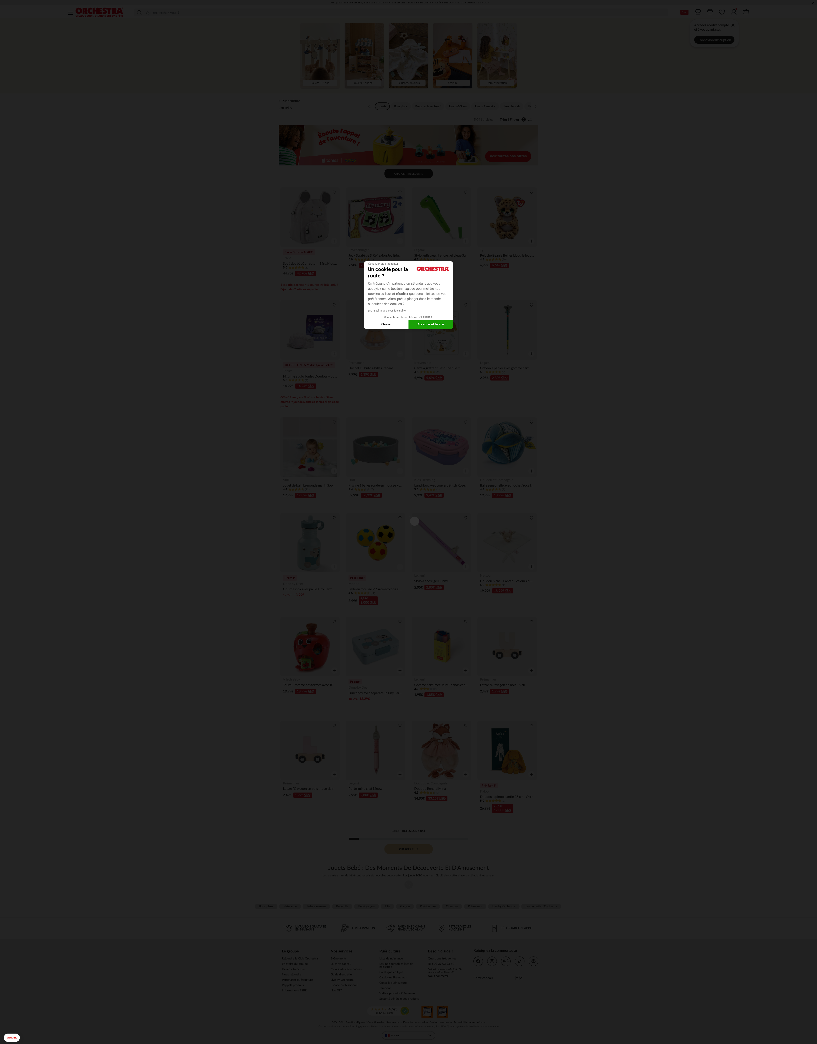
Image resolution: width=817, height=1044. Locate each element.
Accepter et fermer (430, 324)
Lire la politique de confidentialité (387, 310)
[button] (12, 1038)
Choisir (386, 324)
